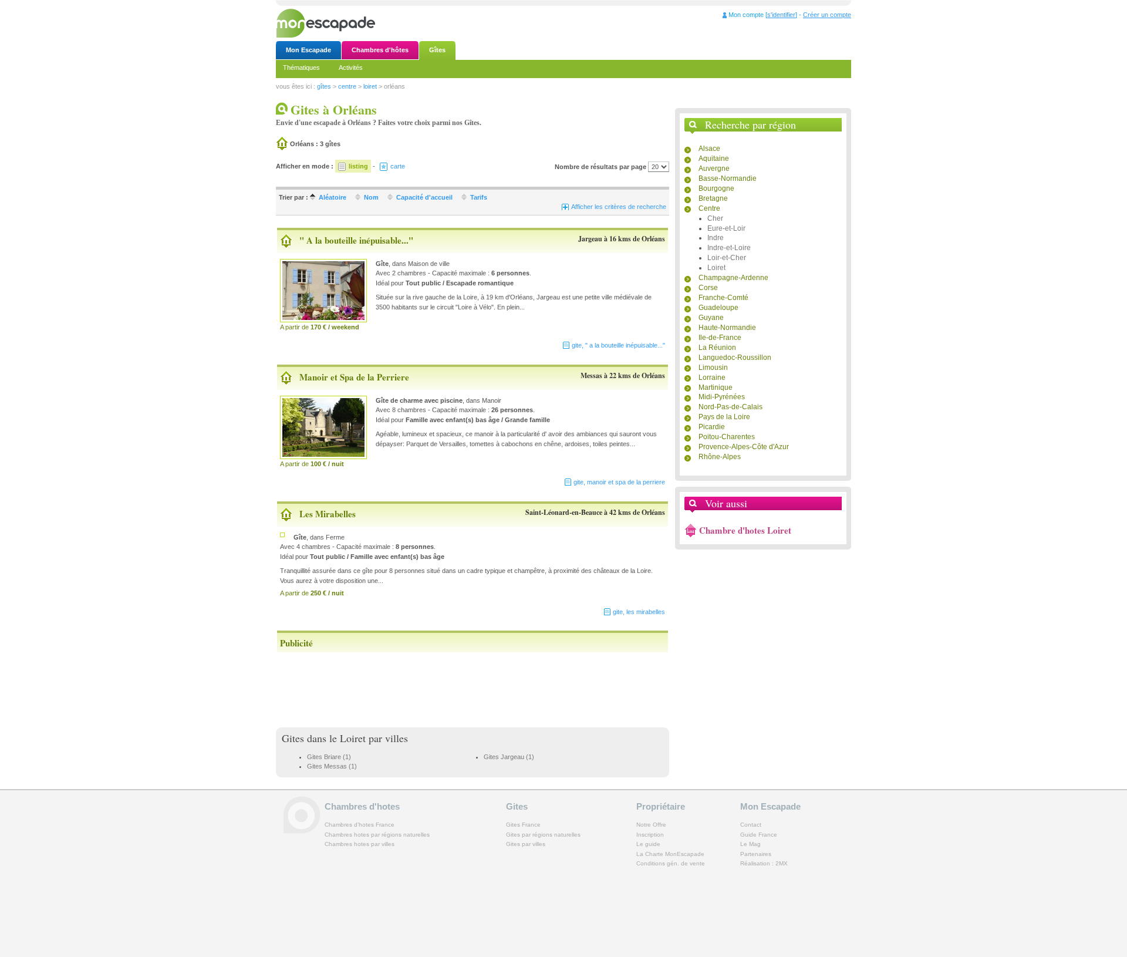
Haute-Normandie (727, 328)
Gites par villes (525, 844)
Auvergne (714, 168)
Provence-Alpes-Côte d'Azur (744, 447)
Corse (708, 288)
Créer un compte (827, 14)
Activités (351, 67)
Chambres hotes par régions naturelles (377, 834)
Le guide (648, 844)
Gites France (523, 824)
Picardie (712, 427)
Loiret (716, 268)
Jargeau (590, 239)
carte (397, 166)
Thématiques (301, 67)
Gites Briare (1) (329, 756)
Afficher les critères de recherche (618, 206)
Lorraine (712, 377)
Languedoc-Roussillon (735, 357)
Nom (371, 197)
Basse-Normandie (728, 178)
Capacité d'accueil (424, 197)
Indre (715, 238)
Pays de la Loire (724, 417)
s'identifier (781, 14)
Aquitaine (714, 158)
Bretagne (713, 198)
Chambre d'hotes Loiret (745, 530)
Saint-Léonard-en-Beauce (563, 512)
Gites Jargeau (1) (509, 756)
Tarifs (478, 197)
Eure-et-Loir (726, 228)
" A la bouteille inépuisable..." (356, 240)
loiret (370, 86)
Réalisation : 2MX (764, 863)
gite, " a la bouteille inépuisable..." (618, 345)
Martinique (716, 387)
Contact (750, 824)
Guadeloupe (718, 308)
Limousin (713, 367)
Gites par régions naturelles (543, 834)
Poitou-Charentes (727, 437)
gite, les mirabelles (639, 611)
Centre (709, 208)
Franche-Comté (723, 298)
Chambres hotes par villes (359, 844)
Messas (591, 375)
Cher (715, 218)
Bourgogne (716, 188)
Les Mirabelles (327, 513)
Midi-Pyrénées (722, 397)
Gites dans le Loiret (324, 738)
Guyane (711, 318)
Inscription (650, 834)
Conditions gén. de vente (670, 863)
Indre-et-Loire (729, 248)
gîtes (324, 86)
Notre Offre (651, 824)
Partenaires (755, 854)
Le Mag (750, 844)
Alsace (709, 148)
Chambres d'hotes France (359, 824)
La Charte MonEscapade (670, 854)
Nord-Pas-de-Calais (730, 407)
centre (347, 86)
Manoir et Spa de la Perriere (354, 376)
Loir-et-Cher (726, 258)
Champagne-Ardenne (733, 278)
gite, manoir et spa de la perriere (619, 482)
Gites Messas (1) (332, 766)
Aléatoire (332, 197)
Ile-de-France (720, 337)
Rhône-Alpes (720, 457)
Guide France (758, 834)
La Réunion (717, 347)
